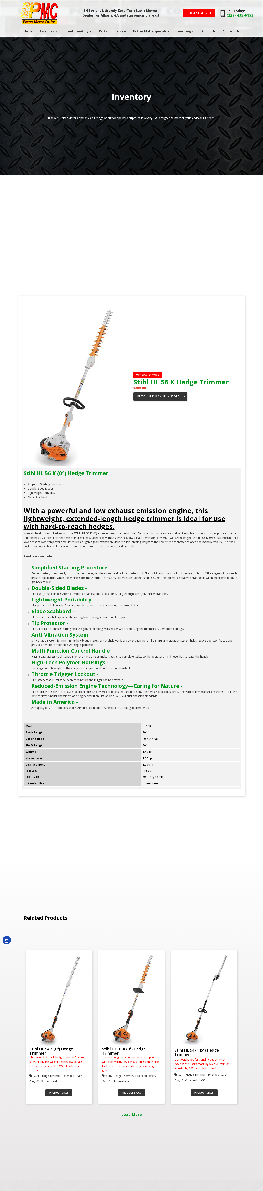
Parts (103, 31)
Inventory (47, 31)
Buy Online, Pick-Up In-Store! (161, 396)
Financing (184, 31)
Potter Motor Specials (149, 31)
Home (28, 31)
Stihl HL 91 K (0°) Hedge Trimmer (124, 1051)
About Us (208, 31)
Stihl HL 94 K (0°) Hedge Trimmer (51, 1051)
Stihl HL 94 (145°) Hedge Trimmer (196, 1052)
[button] (199, 13)
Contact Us (231, 31)
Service (120, 31)
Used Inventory (77, 31)
